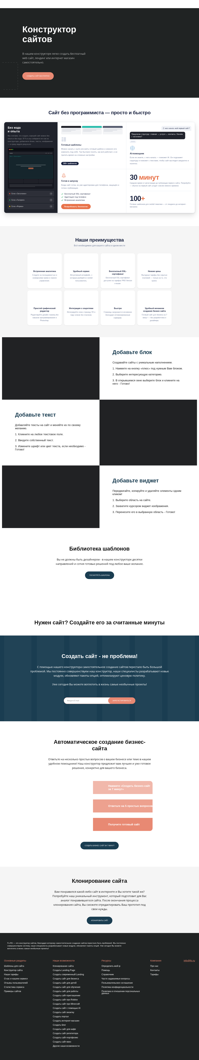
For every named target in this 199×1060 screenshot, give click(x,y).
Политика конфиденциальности (117, 987)
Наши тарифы (11, 974)
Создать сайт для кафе (64, 1029)
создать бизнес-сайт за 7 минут (99, 846)
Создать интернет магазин (66, 1021)
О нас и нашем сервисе (16, 979)
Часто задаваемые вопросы (116, 979)
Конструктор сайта (13, 970)
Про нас (154, 966)
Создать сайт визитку (63, 1012)
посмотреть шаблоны (99, 575)
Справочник (108, 974)
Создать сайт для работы (65, 991)
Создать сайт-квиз (62, 1042)
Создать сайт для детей (64, 983)
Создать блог (59, 1025)
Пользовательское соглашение (117, 983)
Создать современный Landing (68, 974)
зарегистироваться (121, 701)
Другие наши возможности (66, 1046)
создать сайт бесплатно (38, 76)
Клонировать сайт (99, 920)
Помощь (106, 970)
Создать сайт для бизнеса (66, 979)
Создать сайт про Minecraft (66, 1004)
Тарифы (154, 974)
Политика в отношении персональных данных (121, 992)
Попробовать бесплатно (76, 206)
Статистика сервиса (14, 987)
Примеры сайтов (12, 991)
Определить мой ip (111, 966)
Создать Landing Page (64, 970)
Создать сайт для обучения (66, 987)
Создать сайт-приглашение (66, 995)
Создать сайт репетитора (65, 1033)
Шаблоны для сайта (14, 966)
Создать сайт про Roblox (65, 1000)
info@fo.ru (189, 961)
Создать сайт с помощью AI (66, 1008)
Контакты (155, 970)
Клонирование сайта (63, 966)
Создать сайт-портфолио (65, 1038)
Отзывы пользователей (16, 983)
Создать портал (61, 1016)
